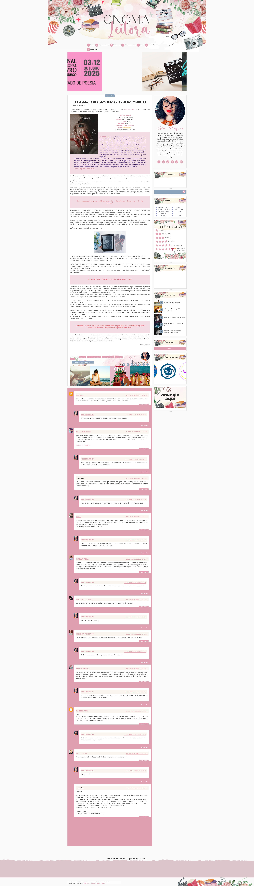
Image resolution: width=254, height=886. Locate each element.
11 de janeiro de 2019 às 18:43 (136, 478)
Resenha (119, 357)
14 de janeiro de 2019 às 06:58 (136, 711)
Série (179, 215)
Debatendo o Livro (163, 209)
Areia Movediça (108, 357)
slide (72, 359)
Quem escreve (103, 45)
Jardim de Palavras (83, 445)
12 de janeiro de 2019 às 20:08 (136, 634)
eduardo (80, 395)
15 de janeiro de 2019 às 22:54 (135, 459)
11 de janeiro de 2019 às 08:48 (136, 395)
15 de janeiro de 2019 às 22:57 (135, 617)
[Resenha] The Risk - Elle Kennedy (174, 317)
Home (92, 45)
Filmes (179, 211)
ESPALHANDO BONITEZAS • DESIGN (95, 883)
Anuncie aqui (153, 45)
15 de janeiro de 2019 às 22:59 (135, 734)
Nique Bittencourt (85, 634)
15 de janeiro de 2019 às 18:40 (136, 753)
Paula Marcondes (84, 599)
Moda (142, 45)
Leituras (163, 213)
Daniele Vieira (82, 711)
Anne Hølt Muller (94, 357)
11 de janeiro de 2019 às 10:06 (136, 432)
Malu (78, 516)
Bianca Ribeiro (82, 668)
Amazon (131, 125)
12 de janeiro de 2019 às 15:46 (136, 559)
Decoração (179, 209)
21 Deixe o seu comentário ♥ (83, 362)
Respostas (79, 408)
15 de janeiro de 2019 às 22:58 (135, 692)
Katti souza (81, 753)
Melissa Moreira (83, 432)
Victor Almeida (128, 109)
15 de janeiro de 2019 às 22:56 (135, 540)
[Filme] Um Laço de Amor (172, 303)
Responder (143, 404)
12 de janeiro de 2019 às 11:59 (136, 516)
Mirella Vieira (82, 559)
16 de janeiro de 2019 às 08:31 (136, 788)
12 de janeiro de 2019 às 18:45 (136, 599)
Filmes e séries (130, 45)
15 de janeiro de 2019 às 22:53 (135, 414)
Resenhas (117, 45)
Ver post (87, 74)
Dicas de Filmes (163, 211)
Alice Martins (87, 414)
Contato (93, 49)
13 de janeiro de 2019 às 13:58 (136, 668)
